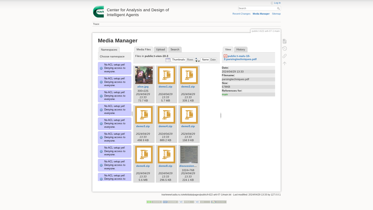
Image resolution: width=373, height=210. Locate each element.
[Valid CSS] (202, 201)
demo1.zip (165, 86)
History (240, 49)
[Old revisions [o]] (284, 48)
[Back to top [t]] (284, 63)
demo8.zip (165, 165)
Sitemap (276, 13)
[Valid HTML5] (186, 201)
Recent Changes (241, 13)
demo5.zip (188, 126)
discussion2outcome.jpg (195, 165)
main (225, 94)
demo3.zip (143, 126)
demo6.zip (143, 165)
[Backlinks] (284, 56)
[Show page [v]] (284, 41)
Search (279, 8)
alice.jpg (143, 86)
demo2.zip (188, 86)
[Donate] (154, 201)
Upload (160, 49)
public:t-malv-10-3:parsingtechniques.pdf (240, 57)
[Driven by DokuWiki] (219, 201)
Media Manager (261, 13)
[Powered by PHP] (170, 201)
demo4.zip (165, 126)
